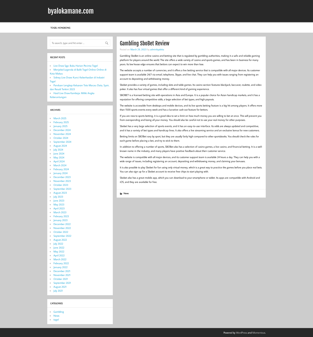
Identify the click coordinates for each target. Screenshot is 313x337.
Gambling (58, 311)
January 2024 (60, 173)
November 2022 (62, 228)
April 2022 (59, 255)
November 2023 (62, 181)
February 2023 (61, 216)
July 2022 (58, 243)
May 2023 (58, 204)
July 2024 (58, 149)
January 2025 (60, 126)
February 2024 (61, 169)
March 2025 (59, 118)
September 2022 (62, 235)
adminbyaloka (157, 49)
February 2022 (61, 263)
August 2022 (60, 239)
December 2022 (62, 224)
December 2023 (62, 177)
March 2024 (59, 165)
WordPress (241, 332)
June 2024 (58, 153)
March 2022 (59, 259)
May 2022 (58, 251)
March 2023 (60, 212)
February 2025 (61, 122)
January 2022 (60, 267)
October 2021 (60, 279)
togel (56, 319)
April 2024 (59, 161)
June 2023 (58, 200)
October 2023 (60, 184)
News (126, 193)
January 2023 (60, 220)
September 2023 (62, 188)
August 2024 (60, 145)
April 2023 (59, 208)
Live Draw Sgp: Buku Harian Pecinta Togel (75, 65)
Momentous (258, 332)
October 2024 (60, 137)
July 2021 (58, 290)
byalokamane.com (71, 11)
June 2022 (58, 247)
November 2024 (62, 134)
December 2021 (61, 271)
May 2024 (58, 157)
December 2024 (62, 130)
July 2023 (58, 196)
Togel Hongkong (60, 27)
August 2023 (60, 192)
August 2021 (60, 286)
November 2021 (61, 275)
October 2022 (60, 231)
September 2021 (62, 282)
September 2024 (62, 141)
